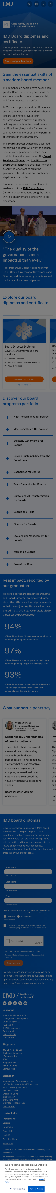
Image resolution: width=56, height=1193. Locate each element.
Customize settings (18, 1189)
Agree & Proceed (36, 1189)
